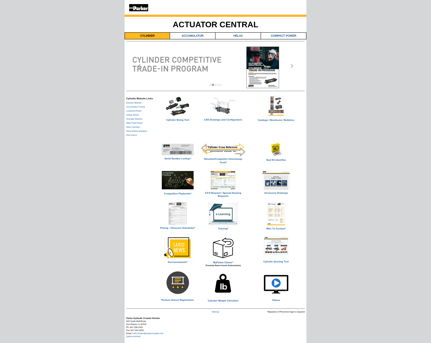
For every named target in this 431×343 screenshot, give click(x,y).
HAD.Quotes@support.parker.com (147, 333)
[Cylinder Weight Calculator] (223, 284)
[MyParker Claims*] (223, 248)
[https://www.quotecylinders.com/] (276, 246)
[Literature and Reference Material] (276, 106)
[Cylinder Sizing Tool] (177, 106)
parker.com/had (133, 336)
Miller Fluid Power (134, 123)
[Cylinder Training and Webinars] (223, 214)
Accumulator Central (135, 107)
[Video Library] (276, 285)
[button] (138, 67)
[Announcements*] (177, 247)
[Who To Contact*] (276, 214)
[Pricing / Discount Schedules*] (178, 213)
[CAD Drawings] (223, 106)
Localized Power (134, 111)
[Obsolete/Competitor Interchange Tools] (223, 150)
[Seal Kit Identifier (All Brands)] (276, 149)
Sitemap (215, 312)
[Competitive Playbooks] (178, 180)
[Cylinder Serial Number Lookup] (178, 149)
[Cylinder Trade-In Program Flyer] (215, 67)
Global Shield (132, 115)
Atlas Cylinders (133, 127)
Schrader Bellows (134, 119)
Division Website (134, 103)
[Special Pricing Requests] (223, 180)
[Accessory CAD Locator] (276, 180)
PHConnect (131, 135)
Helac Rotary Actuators (136, 131)
